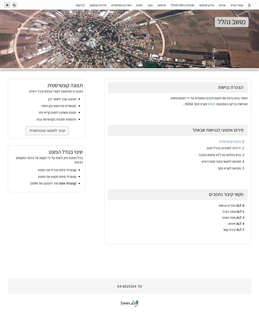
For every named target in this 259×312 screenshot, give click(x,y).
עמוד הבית (237, 5)
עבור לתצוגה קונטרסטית (47, 131)
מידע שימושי (206, 5)
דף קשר (80, 5)
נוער (149, 5)
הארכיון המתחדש (121, 5)
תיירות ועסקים (98, 5)
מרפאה (161, 5)
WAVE (211, 104)
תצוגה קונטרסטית (230, 141)
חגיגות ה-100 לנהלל (182, 5)
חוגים (139, 5)
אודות (222, 5)
